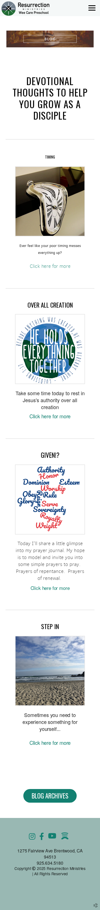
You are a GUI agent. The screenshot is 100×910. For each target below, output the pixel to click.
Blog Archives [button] (50, 795)
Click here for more (50, 266)
